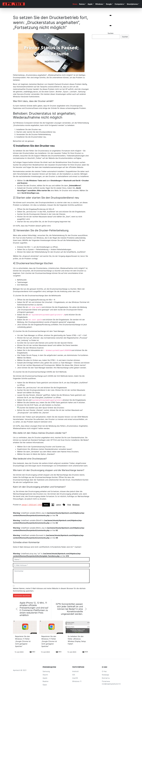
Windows (99, 4)
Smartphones (132, 4)
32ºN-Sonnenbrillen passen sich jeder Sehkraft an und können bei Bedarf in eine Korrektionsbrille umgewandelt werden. (69, 609)
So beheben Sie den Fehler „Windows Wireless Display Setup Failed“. (77, 640)
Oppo (45, 685)
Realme (45, 681)
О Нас (104, 671)
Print (69, 505)
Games (82, 4)
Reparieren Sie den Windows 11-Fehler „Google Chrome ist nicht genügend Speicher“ (23, 641)
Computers (119, 4)
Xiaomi (45, 675)
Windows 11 (76, 681)
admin (58, 505)
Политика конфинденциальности (111, 682)
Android (75, 671)
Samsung (46, 671)
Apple (90, 4)
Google (109, 4)
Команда (105, 675)
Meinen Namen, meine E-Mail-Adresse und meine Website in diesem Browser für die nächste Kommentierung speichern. (49, 589)
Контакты (106, 678)
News (75, 4)
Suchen (110, 33)
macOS (75, 678)
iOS (73, 675)
